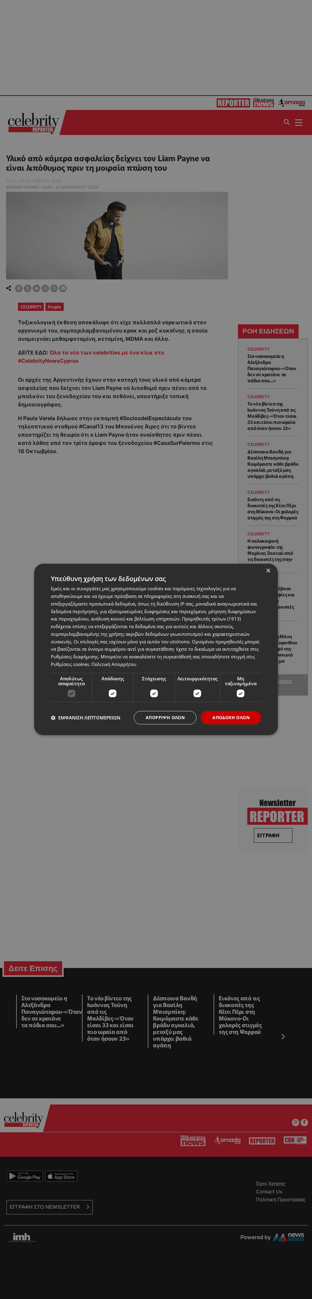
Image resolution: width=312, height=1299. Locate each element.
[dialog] (156, 649)
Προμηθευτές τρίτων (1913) (211, 619)
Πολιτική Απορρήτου (113, 664)
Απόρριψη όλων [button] (165, 717)
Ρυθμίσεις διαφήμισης (74, 656)
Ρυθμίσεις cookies (70, 664)
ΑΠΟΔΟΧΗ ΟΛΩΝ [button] (231, 717)
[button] (85, 717)
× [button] (268, 571)
